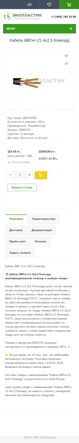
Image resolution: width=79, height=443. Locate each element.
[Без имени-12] (39, 82)
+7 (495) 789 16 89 (63, 16)
